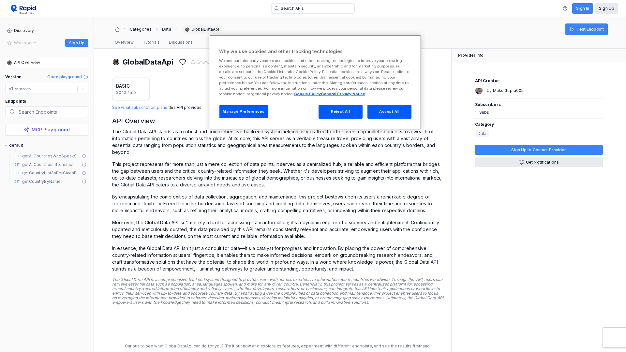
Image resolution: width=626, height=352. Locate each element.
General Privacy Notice (343, 94)
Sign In (582, 8)
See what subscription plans (139, 107)
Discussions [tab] (181, 42)
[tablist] (153, 42)
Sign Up (606, 8)
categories (141, 29)
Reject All (340, 111)
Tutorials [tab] (151, 42)
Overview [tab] (124, 42)
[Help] (565, 8)
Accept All (389, 111)
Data (166, 29)
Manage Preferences (243, 111)
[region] (315, 82)
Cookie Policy (307, 94)
